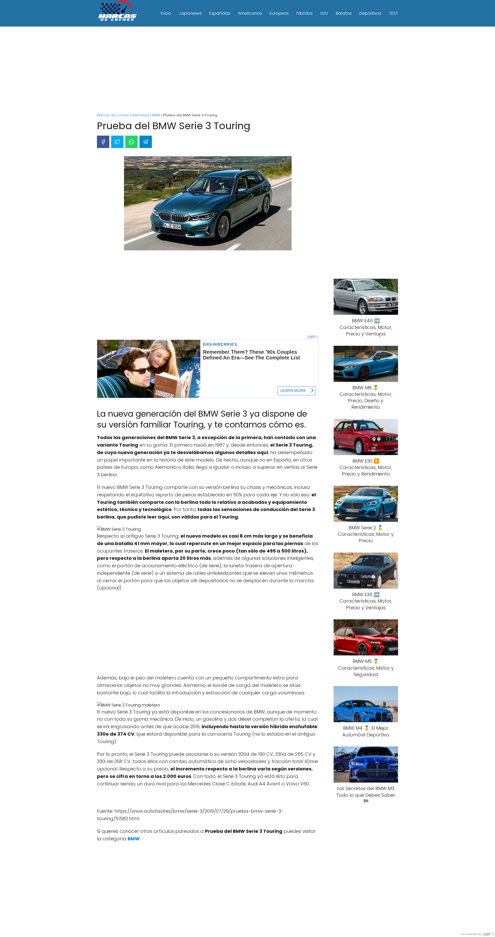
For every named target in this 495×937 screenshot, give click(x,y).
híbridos (304, 13)
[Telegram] (145, 142)
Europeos (279, 13)
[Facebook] (103, 142)
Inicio (166, 13)
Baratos (344, 13)
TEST (393, 13)
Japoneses (190, 13)
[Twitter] (117, 142)
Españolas (219, 13)
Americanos (250, 13)
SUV (324, 13)
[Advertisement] (247, 70)
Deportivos (370, 13)
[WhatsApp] (131, 142)
